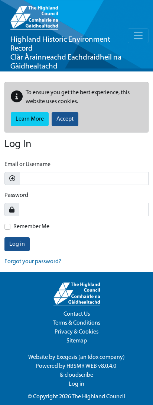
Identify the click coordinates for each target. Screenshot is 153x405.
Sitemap (76, 341)
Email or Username (27, 165)
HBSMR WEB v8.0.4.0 (91, 366)
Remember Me (31, 227)
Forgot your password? (32, 262)
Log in (17, 244)
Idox (93, 357)
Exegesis (66, 357)
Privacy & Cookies (76, 332)
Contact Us (77, 314)
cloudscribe (79, 375)
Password (16, 195)
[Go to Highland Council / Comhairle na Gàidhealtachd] (34, 14)
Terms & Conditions (76, 323)
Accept (65, 119)
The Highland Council (98, 397)
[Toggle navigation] (138, 35)
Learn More (30, 119)
